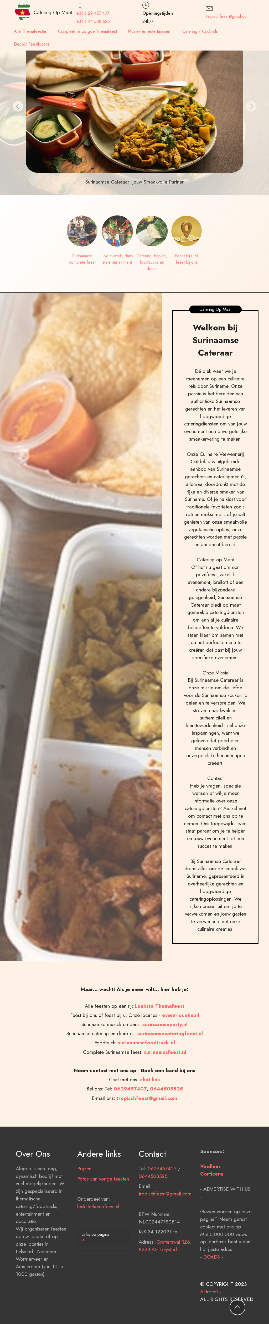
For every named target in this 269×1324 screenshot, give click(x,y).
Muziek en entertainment (149, 31)
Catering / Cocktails (200, 31)
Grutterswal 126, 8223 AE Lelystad (165, 1245)
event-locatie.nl (180, 1015)
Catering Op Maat (53, 12)
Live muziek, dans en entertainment (117, 259)
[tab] (103, 1237)
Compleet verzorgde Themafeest (87, 31)
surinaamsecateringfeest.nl (170, 1033)
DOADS (211, 1256)
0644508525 (153, 1176)
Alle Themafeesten (30, 31)
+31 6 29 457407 (92, 13)
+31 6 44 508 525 (93, 21)
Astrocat (209, 1291)
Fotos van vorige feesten (103, 1178)
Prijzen (84, 1168)
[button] (18, 106)
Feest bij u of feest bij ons (186, 259)
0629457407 (130, 1088)
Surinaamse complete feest (82, 259)
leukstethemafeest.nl (98, 1206)
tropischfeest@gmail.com (228, 16)
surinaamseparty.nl (165, 1024)
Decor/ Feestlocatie (32, 44)
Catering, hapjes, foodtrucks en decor (152, 262)
